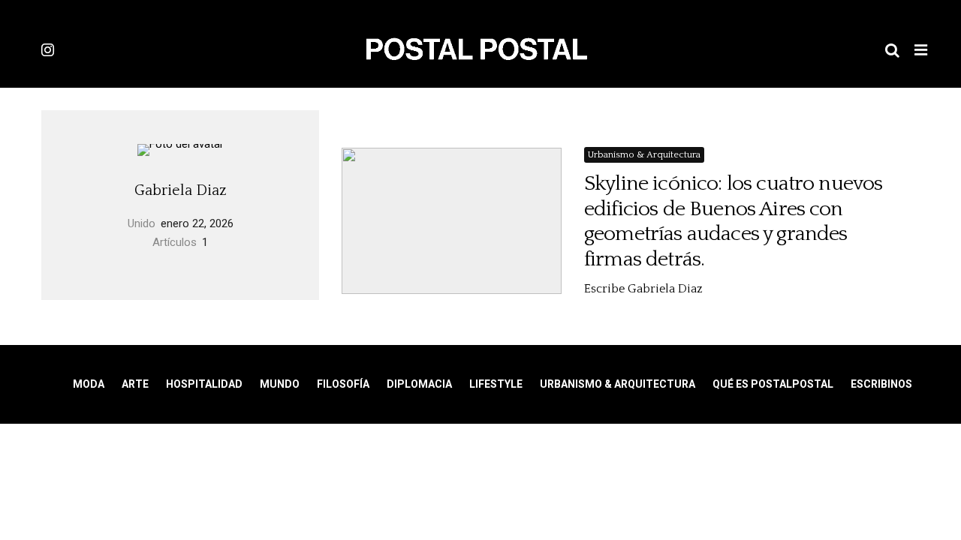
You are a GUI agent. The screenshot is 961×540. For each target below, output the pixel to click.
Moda (88, 384)
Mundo (280, 384)
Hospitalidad (204, 384)
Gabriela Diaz (180, 190)
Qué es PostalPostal (772, 384)
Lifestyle (496, 384)
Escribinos (881, 384)
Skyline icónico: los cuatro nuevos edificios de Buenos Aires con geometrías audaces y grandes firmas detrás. (733, 221)
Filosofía (343, 384)
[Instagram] (48, 49)
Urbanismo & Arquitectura (644, 154)
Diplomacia (419, 384)
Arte (135, 384)
